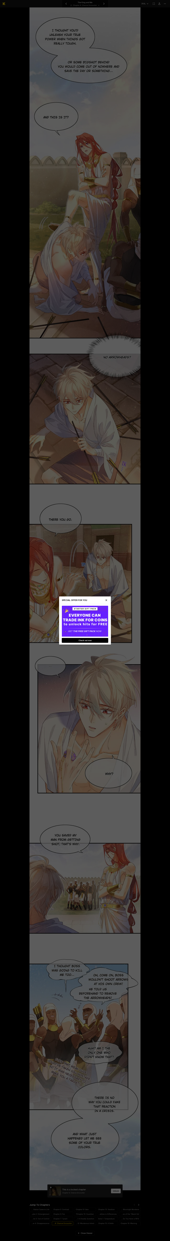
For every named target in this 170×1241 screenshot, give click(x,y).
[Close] (106, 600)
